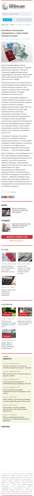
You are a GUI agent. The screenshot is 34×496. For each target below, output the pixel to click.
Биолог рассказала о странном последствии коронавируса (20, 210)
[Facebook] (5, 197)
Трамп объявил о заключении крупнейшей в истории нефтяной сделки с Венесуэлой (16, 400)
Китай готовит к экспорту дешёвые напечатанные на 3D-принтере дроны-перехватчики (15, 409)
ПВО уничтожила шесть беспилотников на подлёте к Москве (17, 374)
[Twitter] (13, 197)
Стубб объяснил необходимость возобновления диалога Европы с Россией (17, 382)
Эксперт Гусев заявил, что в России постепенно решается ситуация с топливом (17, 367)
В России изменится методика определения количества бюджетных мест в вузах (17, 391)
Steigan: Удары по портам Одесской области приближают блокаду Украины (7, 345)
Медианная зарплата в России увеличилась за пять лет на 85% (25, 323)
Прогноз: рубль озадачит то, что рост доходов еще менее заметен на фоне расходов (24, 269)
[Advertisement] (17, 446)
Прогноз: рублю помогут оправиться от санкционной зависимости (8, 292)
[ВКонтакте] (2, 197)
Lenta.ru (13, 192)
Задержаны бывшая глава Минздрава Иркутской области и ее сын (21, 225)
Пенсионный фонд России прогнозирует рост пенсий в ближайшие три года (7, 268)
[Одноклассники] (8, 197)
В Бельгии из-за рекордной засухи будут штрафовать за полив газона (8, 323)
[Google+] (10, 197)
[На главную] (13, 6)
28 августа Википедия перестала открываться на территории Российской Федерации (16, 419)
